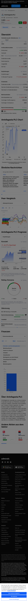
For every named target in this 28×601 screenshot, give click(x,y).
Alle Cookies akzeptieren (14, 593)
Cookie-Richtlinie (11, 590)
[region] (14, 592)
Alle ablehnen (14, 596)
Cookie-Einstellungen (14, 599)
